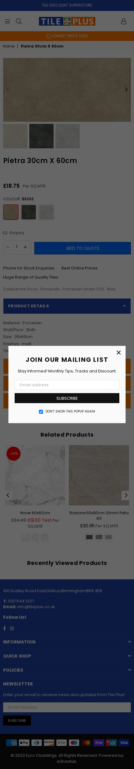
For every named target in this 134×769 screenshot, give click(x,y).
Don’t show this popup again (70, 411)
